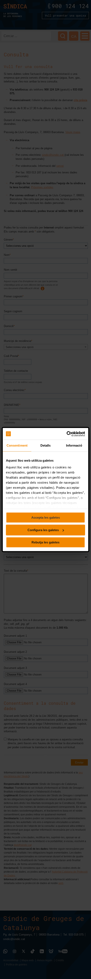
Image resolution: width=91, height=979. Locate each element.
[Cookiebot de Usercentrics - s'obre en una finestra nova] (66, 434)
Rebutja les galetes (45, 542)
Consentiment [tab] (17, 445)
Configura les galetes (43, 530)
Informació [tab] (74, 445)
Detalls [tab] (45, 445)
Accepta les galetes (45, 517)
